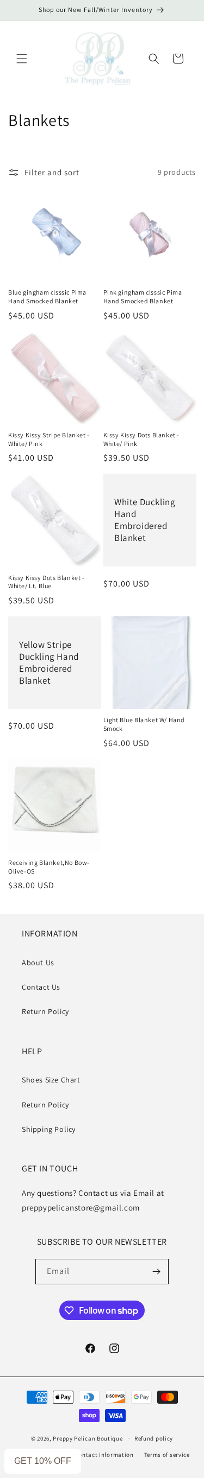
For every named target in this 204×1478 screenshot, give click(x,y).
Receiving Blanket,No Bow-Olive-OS (49, 866)
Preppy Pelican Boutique (87, 1438)
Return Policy (45, 1011)
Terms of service (167, 1454)
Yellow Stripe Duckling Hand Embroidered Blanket (49, 662)
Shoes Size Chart (51, 1080)
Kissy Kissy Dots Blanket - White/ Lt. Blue (46, 582)
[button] (22, 59)
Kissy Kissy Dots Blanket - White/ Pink (141, 439)
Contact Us (41, 987)
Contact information (104, 1454)
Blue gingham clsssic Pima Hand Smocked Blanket (47, 296)
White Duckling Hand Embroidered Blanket (144, 520)
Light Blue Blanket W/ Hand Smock (144, 724)
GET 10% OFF (42, 1461)
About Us (38, 962)
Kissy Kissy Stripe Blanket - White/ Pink (49, 439)
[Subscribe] (156, 1271)
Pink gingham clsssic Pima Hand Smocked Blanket (142, 296)
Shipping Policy (49, 1129)
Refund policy (153, 1438)
